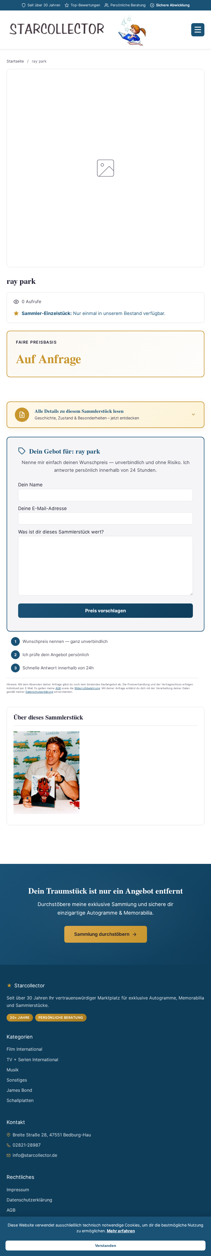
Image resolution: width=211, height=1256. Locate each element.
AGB (58, 688)
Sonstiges (17, 1080)
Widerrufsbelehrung (87, 688)
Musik (13, 1069)
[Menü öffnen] (197, 29)
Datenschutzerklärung (39, 691)
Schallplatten (20, 1100)
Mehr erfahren (121, 1230)
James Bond (19, 1090)
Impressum (18, 1189)
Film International (24, 1049)
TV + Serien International (32, 1059)
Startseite (15, 61)
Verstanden (105, 1245)
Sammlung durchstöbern (101, 934)
